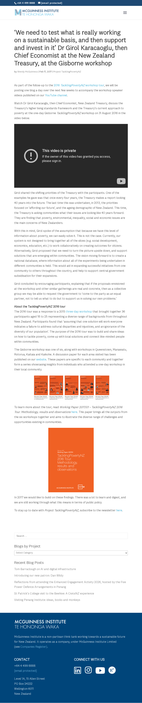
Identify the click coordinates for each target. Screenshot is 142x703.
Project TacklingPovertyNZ (67, 72)
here (74, 412)
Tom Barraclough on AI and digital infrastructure (45, 569)
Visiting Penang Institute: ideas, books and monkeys (47, 600)
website (41, 359)
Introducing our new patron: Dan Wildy (38, 575)
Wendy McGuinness (27, 72)
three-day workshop (79, 311)
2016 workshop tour (79, 85)
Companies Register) (33, 646)
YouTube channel (56, 95)
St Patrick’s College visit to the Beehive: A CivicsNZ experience (54, 593)
